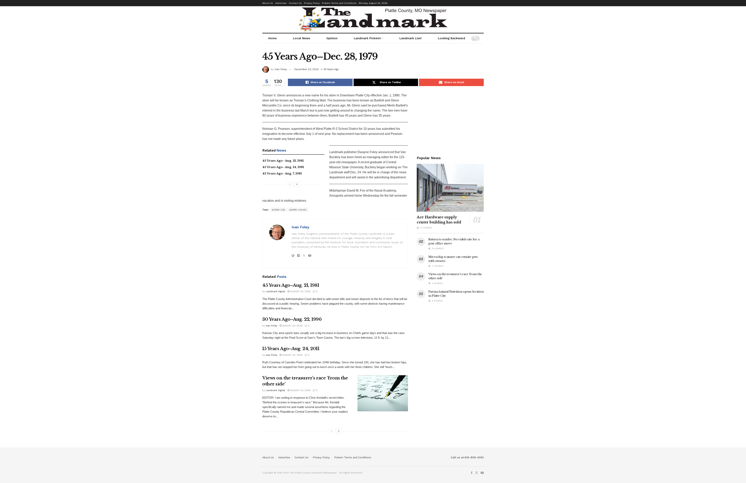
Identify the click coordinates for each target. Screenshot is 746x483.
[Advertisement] (450, 120)
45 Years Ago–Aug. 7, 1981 (282, 173)
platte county (297, 209)
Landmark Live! (410, 38)
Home (272, 38)
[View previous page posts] (290, 184)
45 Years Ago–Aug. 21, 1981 (283, 160)
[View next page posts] (297, 184)
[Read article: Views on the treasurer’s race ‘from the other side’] (382, 393)
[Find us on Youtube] (482, 473)
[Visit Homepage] (373, 19)
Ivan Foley (281, 69)
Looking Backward (451, 38)
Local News (301, 38)
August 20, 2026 (299, 291)
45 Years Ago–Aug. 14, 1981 (283, 167)
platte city (278, 209)
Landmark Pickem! (367, 38)
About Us (267, 3)
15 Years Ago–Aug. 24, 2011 (290, 348)
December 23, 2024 (306, 69)
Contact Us (295, 3)
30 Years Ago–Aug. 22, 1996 (292, 319)
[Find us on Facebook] (471, 473)
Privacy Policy (312, 3)
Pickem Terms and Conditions (339, 3)
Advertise (281, 3)
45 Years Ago (331, 69)
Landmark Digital (275, 291)
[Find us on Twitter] (476, 473)
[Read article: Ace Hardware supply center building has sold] (450, 188)
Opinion (331, 38)
